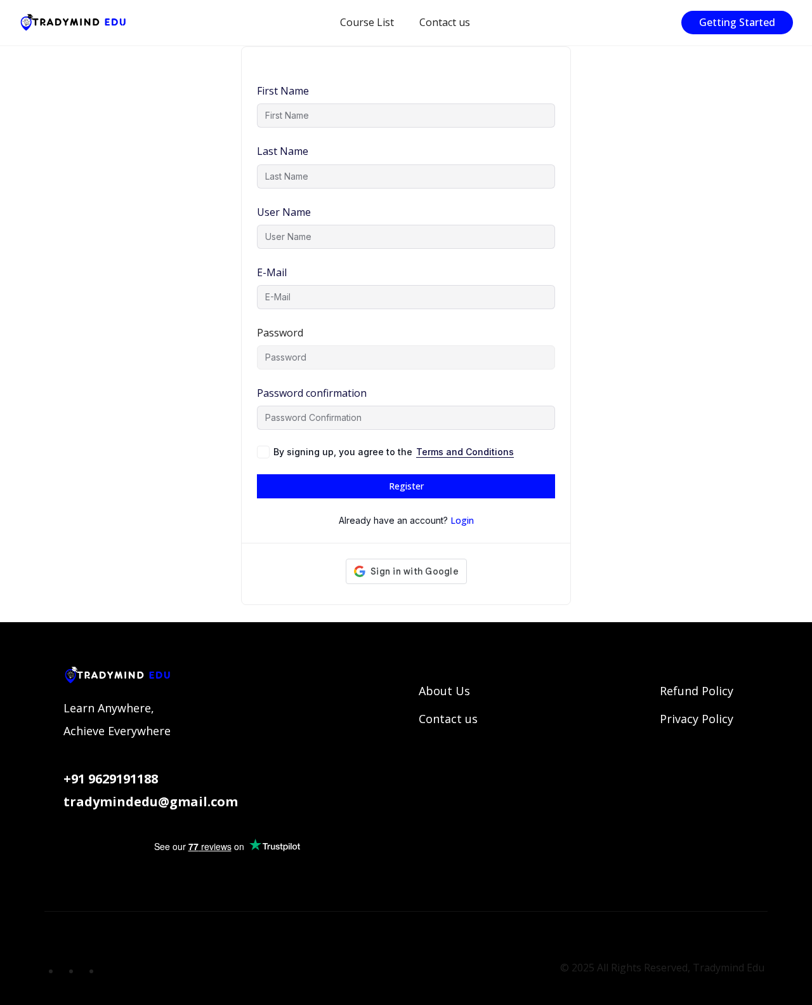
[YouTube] (67, 971)
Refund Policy (696, 690)
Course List (367, 22)
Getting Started (737, 22)
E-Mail (272, 272)
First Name (283, 91)
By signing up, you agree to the (393, 451)
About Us (444, 690)
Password (280, 333)
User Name (284, 212)
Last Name (282, 151)
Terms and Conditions (465, 451)
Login (462, 520)
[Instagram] (108, 971)
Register (406, 486)
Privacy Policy (696, 718)
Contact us (444, 22)
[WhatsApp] (88, 971)
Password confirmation (312, 393)
